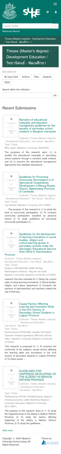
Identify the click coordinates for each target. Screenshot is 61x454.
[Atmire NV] (50, 441)
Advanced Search (11, 31)
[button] (47, 11)
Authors (26, 76)
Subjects (47, 76)
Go (55, 95)
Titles (36, 76)
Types (7, 82)
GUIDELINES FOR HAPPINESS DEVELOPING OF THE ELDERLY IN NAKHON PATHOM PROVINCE (37, 375)
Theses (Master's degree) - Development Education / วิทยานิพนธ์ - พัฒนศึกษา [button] (30, 40)
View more (7, 430)
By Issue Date (11, 76)
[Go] (55, 26)
